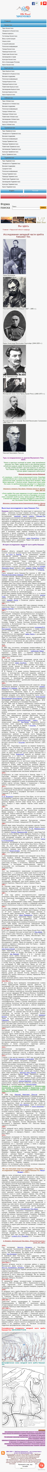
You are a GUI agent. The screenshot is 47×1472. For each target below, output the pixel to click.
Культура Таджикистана (10, 184)
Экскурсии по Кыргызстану (11, 74)
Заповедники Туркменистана (11, 149)
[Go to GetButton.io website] (41, 1469)
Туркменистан (10, 128)
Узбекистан (9, 98)
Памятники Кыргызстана (10, 87)
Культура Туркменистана (10, 152)
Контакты (23, 196)
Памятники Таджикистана (10, 179)
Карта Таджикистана (9, 187)
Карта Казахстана (8, 64)
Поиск (14, 206)
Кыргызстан (9, 68)
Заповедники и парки (9, 57)
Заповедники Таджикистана (11, 182)
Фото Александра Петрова (11, 62)
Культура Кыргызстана (9, 92)
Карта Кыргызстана (8, 94)
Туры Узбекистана (8, 101)
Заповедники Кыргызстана (11, 89)
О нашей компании (8, 44)
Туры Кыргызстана (8, 71)
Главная (8, 21)
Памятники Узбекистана (10, 117)
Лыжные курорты (7, 33)
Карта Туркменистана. (9, 154)
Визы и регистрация (8, 39)
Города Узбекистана (9, 111)
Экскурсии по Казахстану (10, 31)
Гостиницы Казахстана (9, 36)
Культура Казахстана (9, 59)
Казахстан (8, 25)
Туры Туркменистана (9, 131)
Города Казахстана (8, 49)
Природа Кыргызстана (9, 84)
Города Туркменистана (9, 141)
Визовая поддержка (8, 76)
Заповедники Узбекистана (10, 119)
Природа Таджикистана (10, 176)
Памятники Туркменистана (11, 146)
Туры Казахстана (7, 28)
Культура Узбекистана (9, 122)
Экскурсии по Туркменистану (11, 133)
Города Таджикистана (9, 174)
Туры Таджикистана (8, 161)
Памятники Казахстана (9, 54)
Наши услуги (6, 41)
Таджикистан (9, 158)
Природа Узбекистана (9, 114)
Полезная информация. (10, 79)
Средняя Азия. (7, 169)
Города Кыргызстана (9, 81)
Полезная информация (10, 46)
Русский (35, 191)
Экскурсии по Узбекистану (10, 104)
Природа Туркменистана (10, 144)
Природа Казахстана (9, 51)
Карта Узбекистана (8, 124)
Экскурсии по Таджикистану (11, 163)
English (11, 191)
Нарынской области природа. (20, 229)
